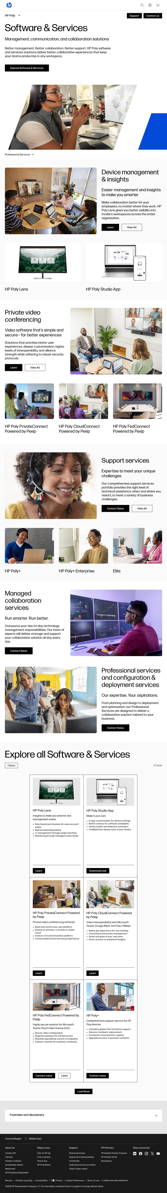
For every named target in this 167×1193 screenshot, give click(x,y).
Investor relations (13, 1161)
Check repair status (78, 1169)
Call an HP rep (44, 1153)
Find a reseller (44, 1157)
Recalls (8, 1180)
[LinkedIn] (134, 1153)
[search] (142, 5)
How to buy (42, 1161)
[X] (152, 1153)
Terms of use (93, 1180)
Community (74, 1161)
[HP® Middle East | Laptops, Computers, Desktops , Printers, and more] (9, 5)
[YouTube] (158, 1153)
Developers (106, 1161)
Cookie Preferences (75, 1180)
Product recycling (24, 1180)
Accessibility (41, 1180)
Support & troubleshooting (81, 1157)
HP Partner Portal (109, 1157)
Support (73, 1147)
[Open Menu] (158, 5)
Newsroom (10, 1169)
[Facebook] (140, 1153)
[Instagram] (146, 1153)
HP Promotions (44, 1165)
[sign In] (150, 5)
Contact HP (10, 1153)
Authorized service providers (82, 1165)
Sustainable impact (14, 1165)
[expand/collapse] (33, 155)
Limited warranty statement (115, 1180)
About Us (10, 1147)
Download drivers (77, 1153)
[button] (83, 1116)
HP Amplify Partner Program (114, 1153)
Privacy (59, 1180)
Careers (9, 1157)
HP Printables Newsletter (17, 1172)
